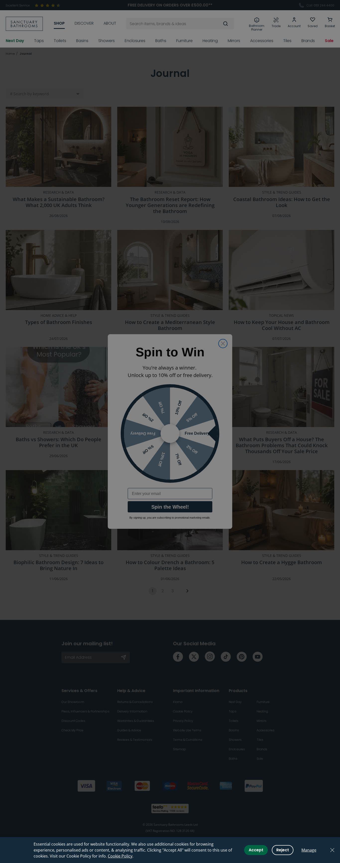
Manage (308, 850)
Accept (256, 850)
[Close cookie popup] (332, 850)
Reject (282, 850)
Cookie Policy (120, 856)
